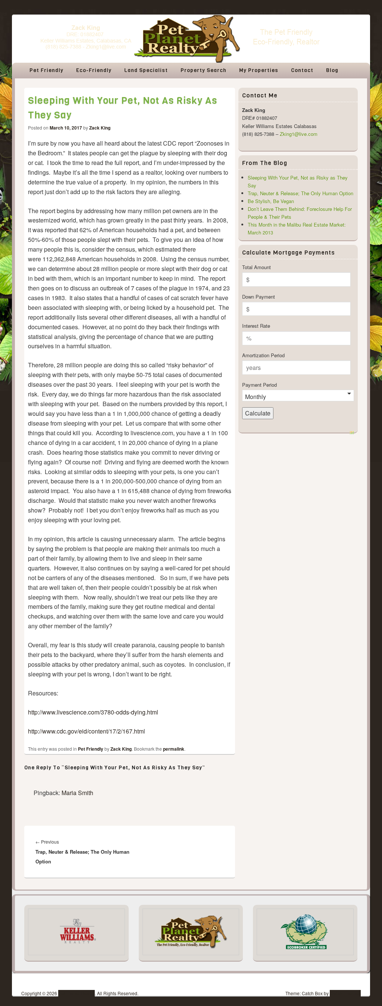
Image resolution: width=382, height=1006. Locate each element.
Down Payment (258, 296)
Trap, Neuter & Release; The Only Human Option (300, 193)
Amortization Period (263, 355)
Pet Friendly (46, 70)
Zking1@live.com (298, 133)
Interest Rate (256, 325)
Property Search (203, 70)
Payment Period (259, 384)
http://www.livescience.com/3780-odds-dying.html (93, 712)
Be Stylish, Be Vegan (271, 201)
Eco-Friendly (94, 70)
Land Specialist (146, 70)
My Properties (258, 70)
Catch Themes (345, 993)
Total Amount (256, 267)
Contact (302, 70)
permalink (173, 748)
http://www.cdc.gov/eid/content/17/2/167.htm (86, 731)
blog (332, 70)
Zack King (99, 127)
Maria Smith (77, 792)
